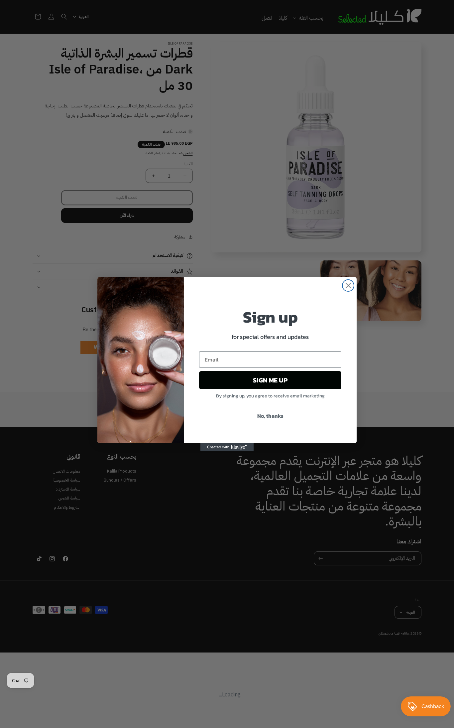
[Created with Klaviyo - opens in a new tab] (227, 447)
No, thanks (270, 416)
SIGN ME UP (270, 380)
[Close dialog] (348, 285)
